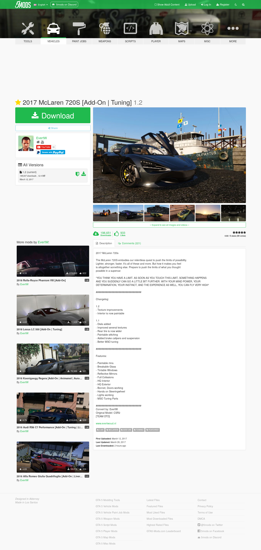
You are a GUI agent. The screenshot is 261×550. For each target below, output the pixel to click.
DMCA (201, 518)
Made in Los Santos (26, 502)
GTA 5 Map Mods (105, 537)
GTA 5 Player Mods (106, 531)
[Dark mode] (236, 4)
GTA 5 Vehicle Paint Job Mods (112, 512)
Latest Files (153, 500)
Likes (122, 235)
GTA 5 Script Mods (106, 525)
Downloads (105, 235)
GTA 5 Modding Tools (108, 500)
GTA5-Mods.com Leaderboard (164, 531)
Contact (202, 500)
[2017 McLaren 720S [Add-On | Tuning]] (169, 155)
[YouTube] (42, 141)
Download (56, 115)
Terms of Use (205, 512)
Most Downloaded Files (160, 518)
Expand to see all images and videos (169, 224)
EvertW (41, 137)
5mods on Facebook (212, 531)
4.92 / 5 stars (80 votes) (235, 236)
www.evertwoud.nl (106, 423)
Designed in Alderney (27, 498)
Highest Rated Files (158, 525)
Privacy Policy (205, 506)
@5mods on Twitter (211, 525)
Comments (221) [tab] (131, 243)
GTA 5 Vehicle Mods (107, 506)
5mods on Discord (210, 537)
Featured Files (155, 506)
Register (224, 4)
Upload (191, 4)
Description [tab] (105, 243)
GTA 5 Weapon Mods (108, 518)
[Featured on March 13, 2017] (18, 102)
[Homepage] (38, 141)
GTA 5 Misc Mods (105, 543)
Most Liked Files (156, 512)
